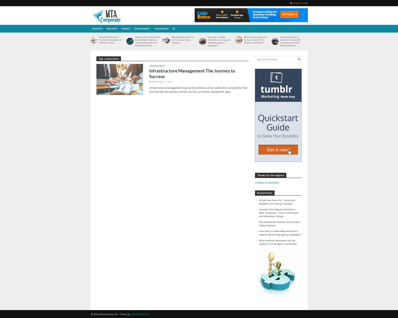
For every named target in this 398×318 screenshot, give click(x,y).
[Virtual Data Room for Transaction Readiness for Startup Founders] (93, 39)
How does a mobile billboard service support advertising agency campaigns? (219, 41)
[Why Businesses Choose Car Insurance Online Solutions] (166, 39)
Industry (111, 28)
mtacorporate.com (140, 314)
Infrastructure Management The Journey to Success (192, 73)
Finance (126, 28)
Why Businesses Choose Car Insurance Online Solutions (182, 40)
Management (142, 28)
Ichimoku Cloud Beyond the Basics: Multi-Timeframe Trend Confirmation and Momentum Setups (147, 41)
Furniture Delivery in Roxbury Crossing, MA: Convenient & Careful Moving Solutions (290, 41)
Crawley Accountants (267, 182)
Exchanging (162, 28)
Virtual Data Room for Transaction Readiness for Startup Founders (110, 40)
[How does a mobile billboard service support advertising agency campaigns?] (202, 41)
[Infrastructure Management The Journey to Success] (119, 79)
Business (97, 28)
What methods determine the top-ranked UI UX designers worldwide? (255, 40)
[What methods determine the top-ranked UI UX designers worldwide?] (238, 39)
